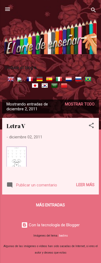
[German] (40, 79)
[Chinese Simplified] (65, 86)
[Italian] (60, 79)
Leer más (85, 184)
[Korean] (45, 86)
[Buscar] (93, 11)
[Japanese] (36, 86)
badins (63, 235)
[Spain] (50, 79)
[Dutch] (69, 79)
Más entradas (50, 205)
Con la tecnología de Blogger (54, 225)
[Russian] (79, 79)
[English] (12, 79)
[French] (31, 79)
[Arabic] (55, 86)
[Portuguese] (89, 79)
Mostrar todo (80, 104)
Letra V (15, 125)
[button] (91, 126)
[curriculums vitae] (21, 79)
